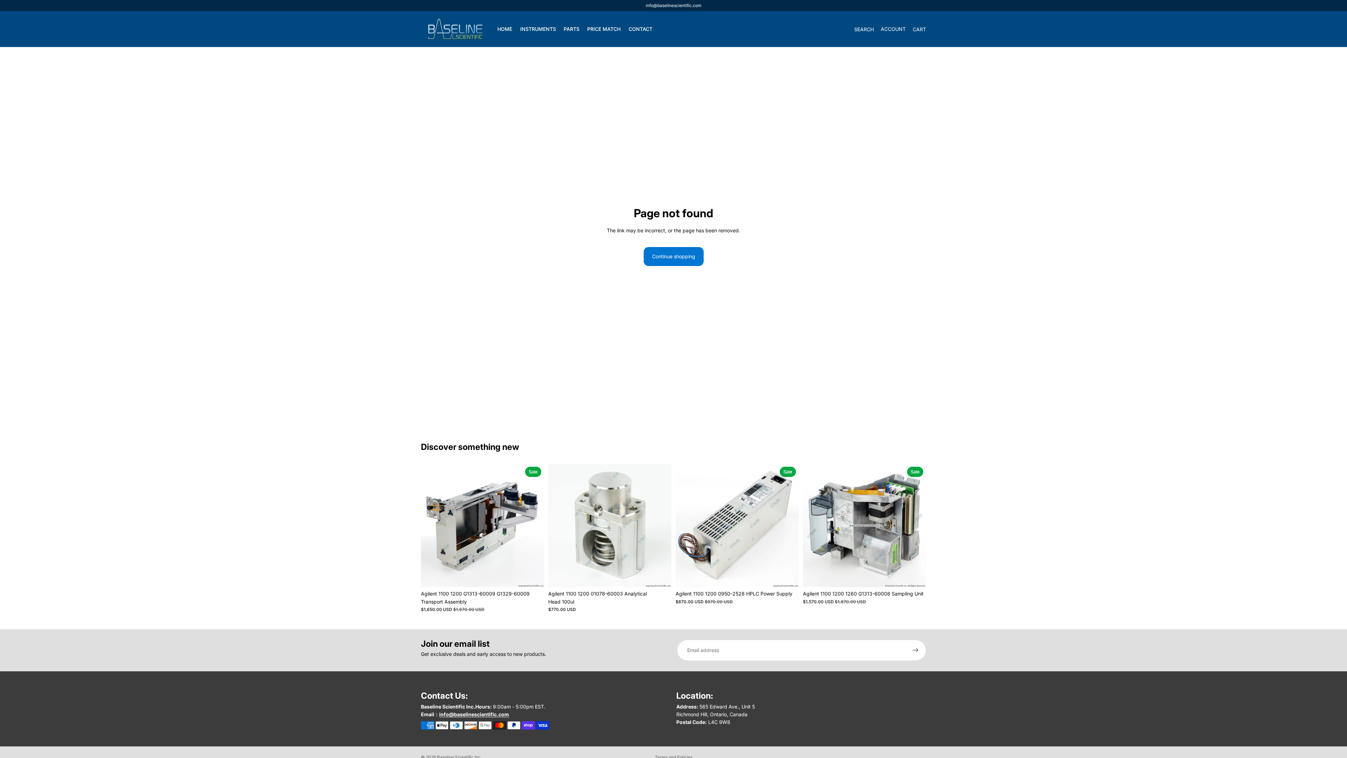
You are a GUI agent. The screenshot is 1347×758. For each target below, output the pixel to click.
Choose (539, 576)
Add (666, 576)
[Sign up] (915, 650)
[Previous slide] (431, 525)
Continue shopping (673, 256)
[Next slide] (533, 525)
